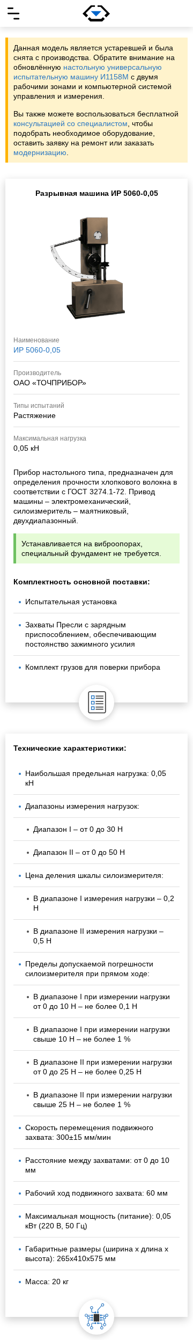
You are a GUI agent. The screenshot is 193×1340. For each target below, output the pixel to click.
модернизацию (39, 152)
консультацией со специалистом (70, 123)
